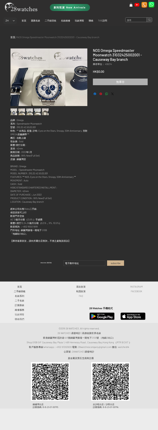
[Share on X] (112, 94)
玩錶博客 (19, 314)
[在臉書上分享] (95, 94)
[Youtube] (137, 5)
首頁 (12, 37)
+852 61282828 (64, 347)
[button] (35, 20)
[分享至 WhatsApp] (106, 94)
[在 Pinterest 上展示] (101, 94)
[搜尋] (149, 20)
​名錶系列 (19, 295)
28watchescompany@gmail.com (95, 347)
